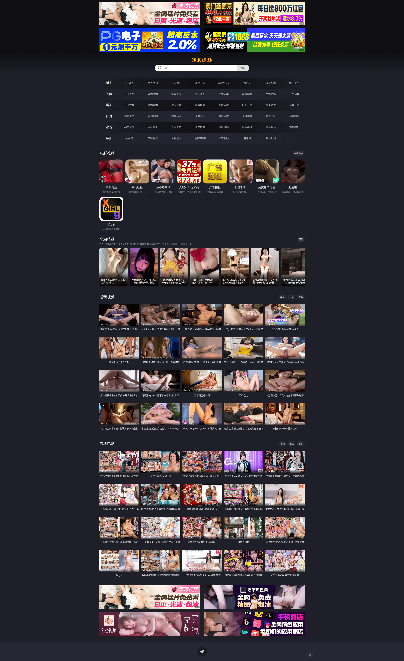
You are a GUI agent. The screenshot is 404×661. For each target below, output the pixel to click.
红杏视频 (224, 138)
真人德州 (153, 83)
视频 (109, 94)
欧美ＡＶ (176, 94)
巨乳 (291, 297)
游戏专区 (200, 83)
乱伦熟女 (271, 105)
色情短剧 (271, 138)
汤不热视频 (200, 138)
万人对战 (176, 83)
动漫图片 (200, 116)
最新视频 (107, 296)
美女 (282, 297)
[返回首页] (310, 654)
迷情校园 (224, 127)
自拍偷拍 (153, 94)
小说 (109, 127)
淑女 (291, 443)
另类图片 (294, 116)
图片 (109, 116)
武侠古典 (200, 127)
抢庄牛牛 (294, 83)
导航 (109, 138)
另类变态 (294, 105)
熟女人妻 (224, 94)
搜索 (243, 68)
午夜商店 (153, 138)
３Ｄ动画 (200, 94)
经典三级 (247, 105)
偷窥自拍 (129, 116)
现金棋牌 (271, 83)
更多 (301, 297)
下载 (301, 239)
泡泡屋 (247, 138)
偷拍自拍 (153, 105)
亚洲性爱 (129, 105)
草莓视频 (176, 138)
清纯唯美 (247, 116)
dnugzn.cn (202, 60)
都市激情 (129, 127)
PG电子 (129, 83)
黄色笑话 (271, 127)
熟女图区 (271, 116)
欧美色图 (176, 116)
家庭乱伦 (153, 127)
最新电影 (107, 443)
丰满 (282, 443)
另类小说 (247, 127)
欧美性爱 (200, 105)
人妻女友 (176, 127)
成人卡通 (176, 105)
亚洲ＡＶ (129, 94)
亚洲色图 (153, 116)
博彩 (109, 83)
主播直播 (271, 94)
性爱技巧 (294, 127)
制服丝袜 (224, 105)
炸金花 (247, 83)
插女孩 (129, 138)
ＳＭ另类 (294, 94)
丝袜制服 (247, 94)
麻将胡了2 (223, 83)
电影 (109, 105)
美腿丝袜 (224, 116)
